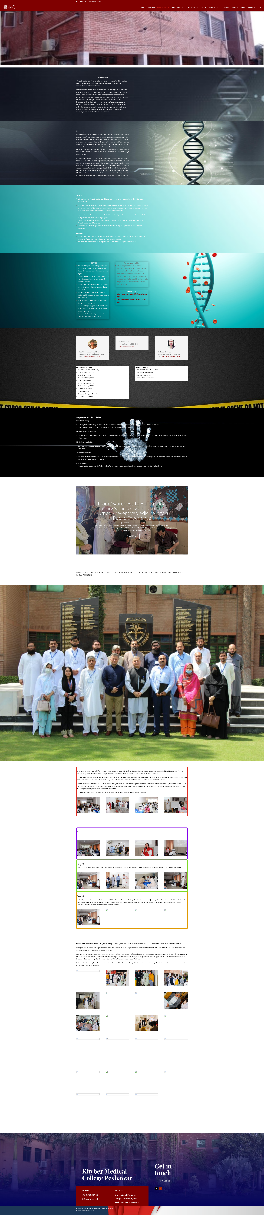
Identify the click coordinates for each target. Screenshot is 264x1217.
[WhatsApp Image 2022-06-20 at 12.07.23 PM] (175, 856)
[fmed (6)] (176, 1039)
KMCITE (203, 7)
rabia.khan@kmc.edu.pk (126, 346)
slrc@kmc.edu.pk (88, 1211)
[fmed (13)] (88, 1039)
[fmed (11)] (146, 1031)
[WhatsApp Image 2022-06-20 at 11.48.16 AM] (146, 813)
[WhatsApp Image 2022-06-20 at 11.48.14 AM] (88, 813)
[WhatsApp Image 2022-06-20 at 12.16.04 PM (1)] (175, 910)
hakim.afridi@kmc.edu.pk (92, 356)
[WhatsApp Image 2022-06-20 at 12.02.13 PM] (88, 856)
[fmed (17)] (88, 1008)
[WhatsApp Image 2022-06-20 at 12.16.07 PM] (117, 888)
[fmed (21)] (88, 971)
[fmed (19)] (146, 985)
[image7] (88, 1072)
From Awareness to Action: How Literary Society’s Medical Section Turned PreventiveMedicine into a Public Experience (132, 510)
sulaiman (118, 523)
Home (142, 7)
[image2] (117, 1095)
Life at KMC (192, 7)
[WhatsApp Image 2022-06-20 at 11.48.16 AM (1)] (175, 813)
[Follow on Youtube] (160, 1188)
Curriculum (151, 7)
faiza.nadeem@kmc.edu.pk (171, 356)
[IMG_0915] (146, 1095)
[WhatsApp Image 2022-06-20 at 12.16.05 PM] (146, 888)
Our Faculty (252, 7)
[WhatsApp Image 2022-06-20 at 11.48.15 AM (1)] (117, 813)
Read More (132, 536)
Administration (177, 7)
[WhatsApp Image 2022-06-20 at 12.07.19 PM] (146, 856)
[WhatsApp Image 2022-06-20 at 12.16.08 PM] (88, 888)
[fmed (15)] (146, 994)
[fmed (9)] (88, 1031)
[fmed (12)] (176, 1016)
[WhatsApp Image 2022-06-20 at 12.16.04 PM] (175, 888)
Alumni (243, 7)
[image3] (88, 1095)
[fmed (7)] (146, 1039)
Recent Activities (137, 523)
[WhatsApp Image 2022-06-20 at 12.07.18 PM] (117, 856)
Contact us (164, 1181)
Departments (162, 7)
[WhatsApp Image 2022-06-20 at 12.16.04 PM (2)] (146, 910)
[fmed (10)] (117, 1016)
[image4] (176, 1072)
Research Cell (213, 7)
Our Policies (225, 7)
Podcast (235, 7)
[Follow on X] (156, 1188)
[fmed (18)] (176, 985)
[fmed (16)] (117, 994)
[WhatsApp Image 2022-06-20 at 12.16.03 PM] (117, 910)
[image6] (117, 1072)
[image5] (146, 1072)
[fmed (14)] (117, 1039)
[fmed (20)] (117, 985)
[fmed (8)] (176, 1008)
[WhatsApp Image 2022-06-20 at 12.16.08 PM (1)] (88, 925)
